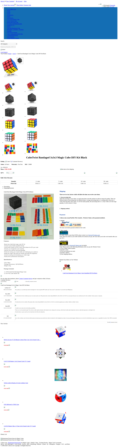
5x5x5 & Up (10, 18)
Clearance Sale (27, 5)
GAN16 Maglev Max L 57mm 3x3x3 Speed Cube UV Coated (20, 426)
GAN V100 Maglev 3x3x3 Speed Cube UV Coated (17, 361)
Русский (112, 6)
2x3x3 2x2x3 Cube (12, 21)
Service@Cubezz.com (94, 235)
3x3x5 (8, 13)
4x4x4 (8, 16)
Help (25, 1)
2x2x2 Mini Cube (11, 9)
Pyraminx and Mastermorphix (14, 23)
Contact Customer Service (25, 278)
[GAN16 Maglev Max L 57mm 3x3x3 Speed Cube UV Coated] (61, 423)
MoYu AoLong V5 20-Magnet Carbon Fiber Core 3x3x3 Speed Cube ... (22, 339)
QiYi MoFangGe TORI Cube (11, 404)
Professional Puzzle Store (14, 442)
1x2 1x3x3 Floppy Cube (13, 19)
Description (7, 186)
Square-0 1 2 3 (11, 25)
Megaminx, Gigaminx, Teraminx (15, 29)
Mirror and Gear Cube (12, 22)
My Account (19, 1)
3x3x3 (8, 10)
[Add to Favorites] (116, 173)
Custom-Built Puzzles (12, 35)
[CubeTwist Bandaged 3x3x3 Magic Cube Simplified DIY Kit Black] (67, 270)
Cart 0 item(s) (4, 52)
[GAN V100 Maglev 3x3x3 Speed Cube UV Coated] (61, 359)
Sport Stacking (11, 37)
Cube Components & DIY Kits (15, 34)
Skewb (9, 26)
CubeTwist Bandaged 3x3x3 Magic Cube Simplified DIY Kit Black (80, 273)
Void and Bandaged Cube (13, 28)
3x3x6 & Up (10, 15)
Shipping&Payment (9, 188)
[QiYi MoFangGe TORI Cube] (61, 402)
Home (5, 5)
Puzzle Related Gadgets (13, 38)
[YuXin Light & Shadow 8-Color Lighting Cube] (61, 380)
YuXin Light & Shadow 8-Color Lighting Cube (16, 383)
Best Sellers (20, 5)
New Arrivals (11, 5)
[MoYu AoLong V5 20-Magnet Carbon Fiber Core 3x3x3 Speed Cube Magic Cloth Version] (61, 337)
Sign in (3, 1)
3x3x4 (8, 12)
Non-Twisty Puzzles (12, 32)
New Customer (10, 1)
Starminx (9, 31)
